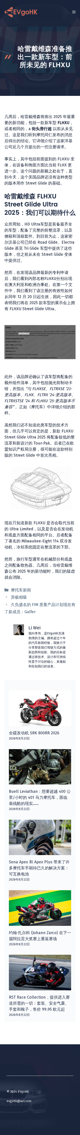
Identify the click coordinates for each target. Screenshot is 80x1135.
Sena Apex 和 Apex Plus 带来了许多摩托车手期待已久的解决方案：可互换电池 (39, 868)
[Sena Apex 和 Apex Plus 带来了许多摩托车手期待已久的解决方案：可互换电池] (40, 851)
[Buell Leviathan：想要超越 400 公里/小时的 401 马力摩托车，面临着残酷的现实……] (40, 781)
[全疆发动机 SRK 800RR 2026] (40, 722)
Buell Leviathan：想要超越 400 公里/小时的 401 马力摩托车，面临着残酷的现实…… (40, 797)
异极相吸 (19, 597)
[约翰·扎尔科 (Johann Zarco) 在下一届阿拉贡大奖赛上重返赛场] (40, 922)
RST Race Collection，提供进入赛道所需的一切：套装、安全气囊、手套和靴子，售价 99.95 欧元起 (39, 1003)
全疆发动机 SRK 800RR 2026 (34, 733)
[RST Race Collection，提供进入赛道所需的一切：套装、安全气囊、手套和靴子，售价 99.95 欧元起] (40, 987)
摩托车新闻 (21, 590)
